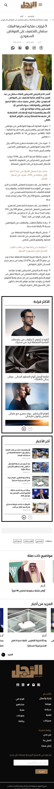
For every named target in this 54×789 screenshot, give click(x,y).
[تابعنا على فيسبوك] (38, 685)
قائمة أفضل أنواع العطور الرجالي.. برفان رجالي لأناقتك (28, 378)
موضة (48, 704)
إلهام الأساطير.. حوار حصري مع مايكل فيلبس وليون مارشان (29, 415)
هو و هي (20, 699)
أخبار (21, 16)
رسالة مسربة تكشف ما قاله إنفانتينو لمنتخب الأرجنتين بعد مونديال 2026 (20, 493)
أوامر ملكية (28, 541)
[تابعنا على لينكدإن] (23, 685)
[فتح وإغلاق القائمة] (40, 4)
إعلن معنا (46, 746)
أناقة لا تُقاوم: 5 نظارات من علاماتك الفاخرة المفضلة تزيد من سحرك (30, 341)
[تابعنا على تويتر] (28, 685)
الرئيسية (31, 16)
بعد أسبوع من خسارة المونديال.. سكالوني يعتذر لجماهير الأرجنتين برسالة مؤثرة (18, 466)
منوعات (20, 715)
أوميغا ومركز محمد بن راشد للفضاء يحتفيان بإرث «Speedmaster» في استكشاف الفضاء (17, 452)
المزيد (10, 654)
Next (24, 429)
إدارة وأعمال (45, 698)
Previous (30, 429)
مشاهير (20, 704)
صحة (22, 710)
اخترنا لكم (17, 541)
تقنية (48, 715)
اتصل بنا (47, 740)
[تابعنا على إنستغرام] (33, 685)
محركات (47, 720)
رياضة (21, 721)
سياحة (47, 709)
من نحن (47, 734)
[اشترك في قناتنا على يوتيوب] (18, 685)
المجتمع (39, 541)
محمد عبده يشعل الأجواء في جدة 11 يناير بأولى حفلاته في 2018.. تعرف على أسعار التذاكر (28, 175)
